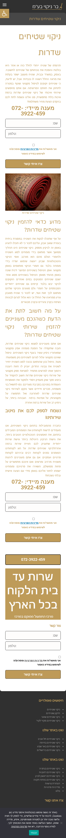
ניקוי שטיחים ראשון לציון (47, 776)
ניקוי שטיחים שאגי (50, 716)
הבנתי (34, 832)
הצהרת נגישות (52, 783)
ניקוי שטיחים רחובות (49, 772)
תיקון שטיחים (53, 713)
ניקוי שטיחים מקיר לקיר (48, 720)
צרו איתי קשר (33, 164)
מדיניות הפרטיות (29, 149)
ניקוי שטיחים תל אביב (49, 738)
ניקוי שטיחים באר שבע (48, 746)
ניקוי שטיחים (53, 709)
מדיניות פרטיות (52, 787)
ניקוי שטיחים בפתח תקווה (46, 779)
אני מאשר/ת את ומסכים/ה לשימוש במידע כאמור (33, 151)
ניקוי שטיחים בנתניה (49, 768)
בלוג (58, 790)
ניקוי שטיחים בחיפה (50, 742)
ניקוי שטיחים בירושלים (48, 750)
